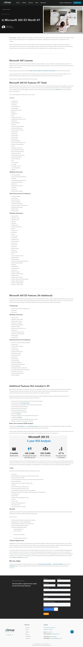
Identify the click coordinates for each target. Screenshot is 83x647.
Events (36, 2)
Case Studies (28, 636)
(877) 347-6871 (49, 632)
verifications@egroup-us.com (56, 638)
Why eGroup (43, 2)
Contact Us (28, 638)
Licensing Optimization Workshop (44, 564)
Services (18, 2)
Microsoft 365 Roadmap (58, 564)
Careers (27, 634)
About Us (27, 632)
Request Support (53, 636)
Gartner (14, 557)
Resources (31, 2)
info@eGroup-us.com (55, 634)
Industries (24, 2)
